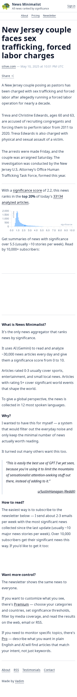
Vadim (19, 681)
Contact (49, 670)
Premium (21, 604)
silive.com (9, 66)
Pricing (35, 15)
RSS (16, 670)
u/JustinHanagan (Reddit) (56, 491)
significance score (27, 190)
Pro (4, 638)
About (24, 15)
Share (6, 76)
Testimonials (31, 670)
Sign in (71, 6)
